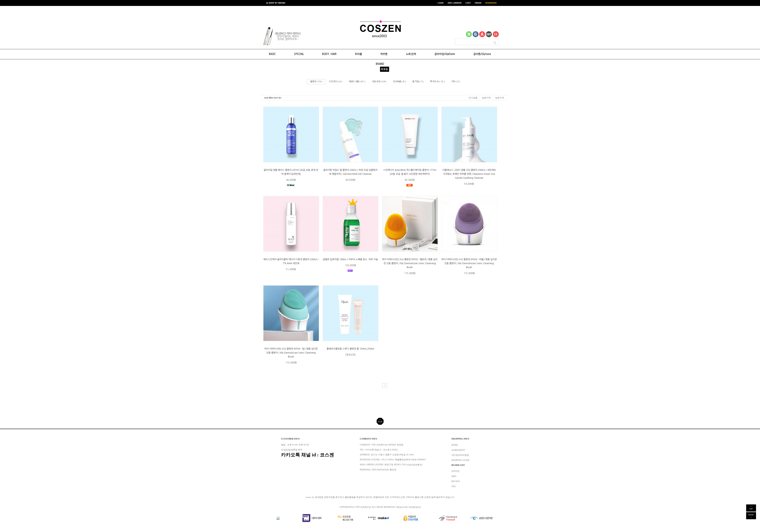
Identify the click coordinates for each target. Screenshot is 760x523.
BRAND (380, 64)
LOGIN (441, 3)
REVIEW (455, 481)
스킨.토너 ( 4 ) (335, 81)
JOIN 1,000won (454, 3)
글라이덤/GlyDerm (444, 54)
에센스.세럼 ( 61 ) (357, 81)
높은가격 (499, 97)
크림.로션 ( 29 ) (379, 81)
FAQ (453, 486)
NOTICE (455, 471)
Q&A (453, 476)
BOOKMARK (491, 3)
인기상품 (473, 97)
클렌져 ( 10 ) (316, 81)
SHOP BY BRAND (276, 3)
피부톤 (384, 54)
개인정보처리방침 (460, 455)
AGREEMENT (458, 450)
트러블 (358, 54)
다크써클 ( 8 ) (399, 81)
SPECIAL (299, 54)
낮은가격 (486, 97)
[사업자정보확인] (414, 465)
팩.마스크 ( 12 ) (437, 81)
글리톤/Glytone (482, 54)
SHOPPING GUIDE (460, 460)
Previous (269, 36)
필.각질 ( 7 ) (418, 81)
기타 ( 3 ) (455, 81)
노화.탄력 (411, 54)
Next (297, 36)
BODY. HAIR (329, 54)
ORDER (478, 3)
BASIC (272, 54)
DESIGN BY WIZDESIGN (408, 507)
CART (468, 3)
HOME (454, 445)
